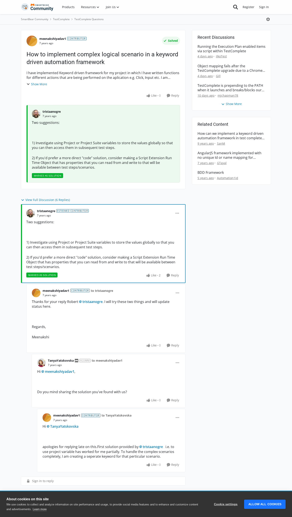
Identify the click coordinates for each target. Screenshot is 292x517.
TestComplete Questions (89, 19)
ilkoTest (221, 56)
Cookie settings (226, 504)
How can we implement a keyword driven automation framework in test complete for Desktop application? (231, 135)
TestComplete (61, 19)
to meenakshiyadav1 (107, 360)
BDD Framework (211, 172)
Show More (39, 84)
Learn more (40, 509)
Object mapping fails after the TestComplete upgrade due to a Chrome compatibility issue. (230, 68)
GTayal (222, 163)
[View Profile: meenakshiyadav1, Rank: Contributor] (32, 41)
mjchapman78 (228, 95)
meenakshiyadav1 (52, 39)
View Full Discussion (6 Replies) (47, 200)
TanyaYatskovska (61, 360)
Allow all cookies (264, 504)
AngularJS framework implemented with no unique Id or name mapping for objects (229, 155)
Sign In (264, 7)
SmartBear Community (34, 19)
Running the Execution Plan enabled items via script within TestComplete (231, 48)
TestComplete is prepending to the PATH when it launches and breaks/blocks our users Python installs (230, 87)
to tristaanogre (102, 291)
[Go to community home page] (37, 7)
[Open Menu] (268, 19)
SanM (221, 143)
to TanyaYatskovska (116, 415)
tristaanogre (52, 111)
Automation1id (227, 178)
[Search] (235, 7)
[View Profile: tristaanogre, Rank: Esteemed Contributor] (30, 213)
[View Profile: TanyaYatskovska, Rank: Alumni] (41, 362)
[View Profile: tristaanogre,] (36, 113)
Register (248, 7)
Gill (218, 76)
